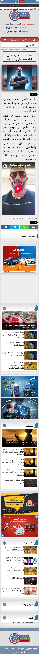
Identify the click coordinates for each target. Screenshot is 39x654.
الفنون (28, 45)
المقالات (29, 308)
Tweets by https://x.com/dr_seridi (25, 621)
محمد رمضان (28, 218)
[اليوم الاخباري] (19, 386)
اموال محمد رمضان (16, 218)
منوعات (29, 425)
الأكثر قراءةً (28, 543)
